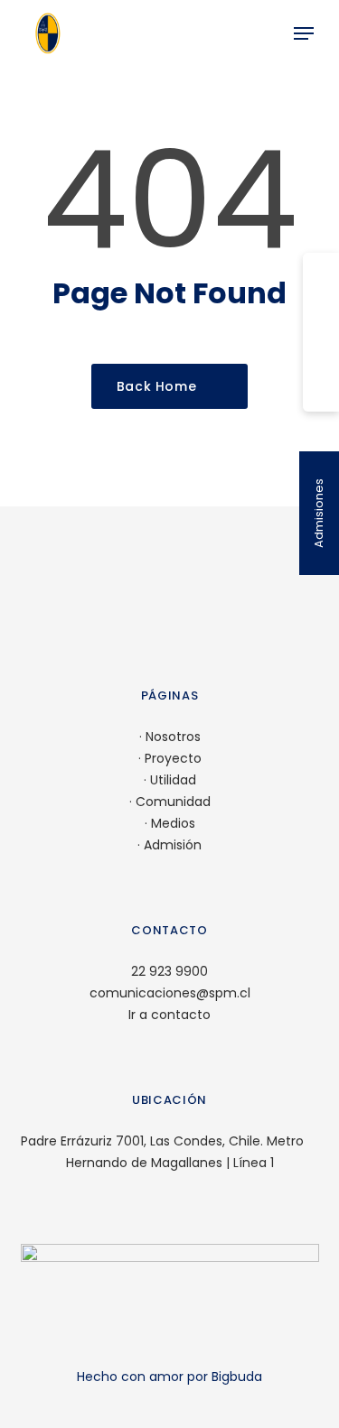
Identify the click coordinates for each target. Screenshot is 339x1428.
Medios (173, 823)
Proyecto (173, 758)
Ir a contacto (169, 1015)
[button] (304, 33)
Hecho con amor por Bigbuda (169, 1377)
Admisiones (318, 513)
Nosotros (173, 737)
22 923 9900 (169, 971)
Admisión (173, 845)
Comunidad (173, 802)
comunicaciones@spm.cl (169, 993)
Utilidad (173, 780)
